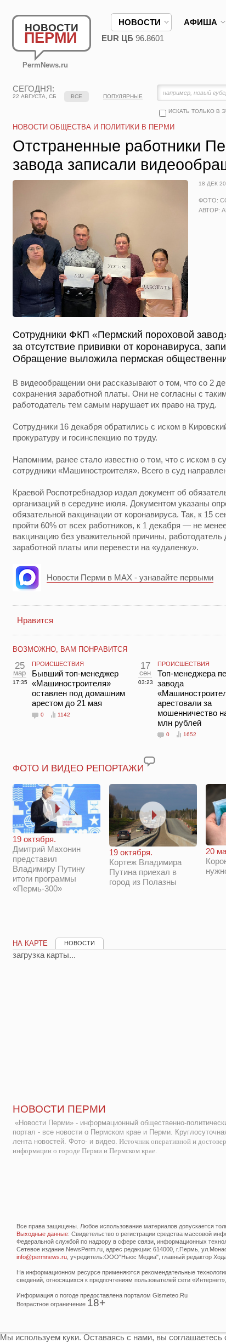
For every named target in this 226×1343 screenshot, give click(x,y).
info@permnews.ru (41, 1257)
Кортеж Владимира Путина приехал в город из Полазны (145, 867)
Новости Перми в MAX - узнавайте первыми (130, 577)
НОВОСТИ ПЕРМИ (59, 1109)
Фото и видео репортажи (78, 768)
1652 (189, 734)
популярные (123, 96)
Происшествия (58, 664)
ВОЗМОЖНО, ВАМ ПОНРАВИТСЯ (70, 649)
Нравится (35, 620)
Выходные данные (42, 1234)
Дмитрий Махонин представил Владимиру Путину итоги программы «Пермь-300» (49, 863)
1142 (64, 715)
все (76, 96)
